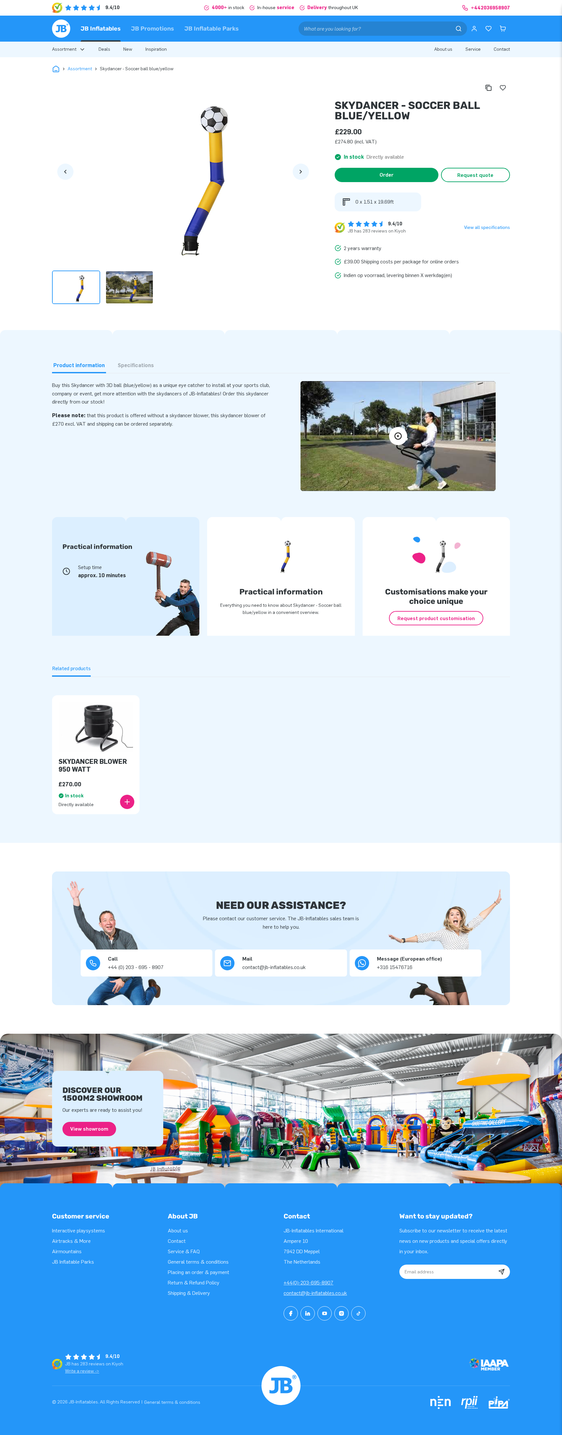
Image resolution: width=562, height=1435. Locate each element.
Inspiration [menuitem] (156, 49)
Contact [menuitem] (502, 49)
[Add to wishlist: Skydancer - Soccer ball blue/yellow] (503, 88)
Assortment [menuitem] (64, 49)
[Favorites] (488, 28)
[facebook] (291, 1313)
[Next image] (301, 172)
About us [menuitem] (443, 49)
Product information (79, 365)
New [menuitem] (127, 49)
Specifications (136, 365)
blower (252, 415)
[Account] (474, 28)
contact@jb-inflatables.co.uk (315, 1293)
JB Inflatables (101, 28)
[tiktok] (358, 1313)
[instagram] (341, 1313)
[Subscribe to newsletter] (501, 1272)
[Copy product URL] (488, 88)
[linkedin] (308, 1313)
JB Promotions (152, 28)
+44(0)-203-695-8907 (308, 1283)
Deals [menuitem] (104, 49)
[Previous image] (65, 172)
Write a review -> (82, 1371)
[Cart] (503, 28)
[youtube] (324, 1313)
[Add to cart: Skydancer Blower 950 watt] (127, 802)
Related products (71, 668)
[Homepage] (61, 29)
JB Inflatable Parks (211, 28)
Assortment (80, 69)
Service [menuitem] (473, 49)
